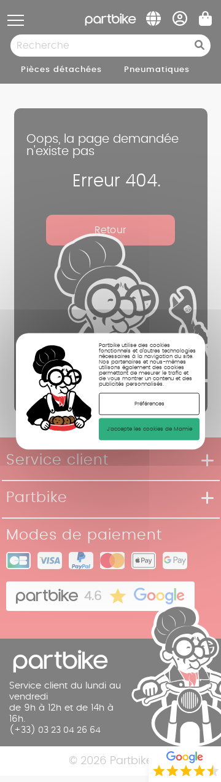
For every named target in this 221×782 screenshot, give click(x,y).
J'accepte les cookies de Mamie (149, 428)
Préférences (149, 403)
